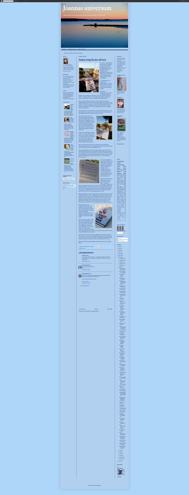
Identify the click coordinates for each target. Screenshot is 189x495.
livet (117, 205)
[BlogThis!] (98, 246)
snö (123, 199)
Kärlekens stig (72, 105)
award (123, 202)
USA (120, 194)
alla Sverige (69, 186)
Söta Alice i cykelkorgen (122, 423)
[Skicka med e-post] (96, 246)
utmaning (121, 184)
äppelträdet (119, 210)
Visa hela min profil (67, 71)
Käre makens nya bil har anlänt (122, 419)
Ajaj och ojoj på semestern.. (122, 289)
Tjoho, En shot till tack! (122, 324)
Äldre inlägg (109, 309)
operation (118, 217)
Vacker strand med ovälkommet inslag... (122, 302)
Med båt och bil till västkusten (122, 390)
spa (124, 206)
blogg (124, 182)
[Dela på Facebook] (100, 246)
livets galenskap (120, 189)
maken (118, 180)
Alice (123, 196)
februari (121, 457)
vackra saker (120, 177)
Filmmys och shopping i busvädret (122, 358)
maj (120, 452)
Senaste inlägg (82, 309)
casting (118, 216)
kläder (118, 199)
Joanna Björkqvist (86, 273)
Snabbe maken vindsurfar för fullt (122, 295)
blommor (119, 178)
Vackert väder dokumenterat (122, 361)
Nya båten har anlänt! (122, 430)
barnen (119, 173)
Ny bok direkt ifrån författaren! (122, 350)
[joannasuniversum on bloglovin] (69, 179)
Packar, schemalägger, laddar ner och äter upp (122, 328)
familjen (121, 181)
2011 (119, 257)
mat (121, 170)
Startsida (64, 49)
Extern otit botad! (72, 145)
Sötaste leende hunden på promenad (122, 437)
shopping (119, 192)
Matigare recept (72, 49)
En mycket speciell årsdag (121, 346)
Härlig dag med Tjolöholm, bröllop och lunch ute (122, 399)
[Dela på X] (99, 246)
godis (124, 180)
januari (120, 458)
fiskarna (122, 204)
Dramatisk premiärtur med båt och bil (122, 415)
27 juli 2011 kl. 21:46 (86, 283)
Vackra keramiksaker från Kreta (122, 433)
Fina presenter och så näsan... (122, 275)
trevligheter (120, 161)
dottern (118, 174)
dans (123, 216)
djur (123, 190)
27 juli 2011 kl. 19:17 (86, 261)
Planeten (70, 185)
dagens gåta (120, 197)
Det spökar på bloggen (122, 406)
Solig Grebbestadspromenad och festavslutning (122, 382)
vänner (118, 182)
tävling (118, 196)
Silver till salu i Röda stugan (122, 411)
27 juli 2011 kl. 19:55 (86, 269)
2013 (119, 253)
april (120, 453)
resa (124, 168)
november (121, 260)
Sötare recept (81, 49)
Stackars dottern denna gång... (122, 292)
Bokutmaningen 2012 (121, 212)
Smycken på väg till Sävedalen (122, 408)
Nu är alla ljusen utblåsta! (122, 331)
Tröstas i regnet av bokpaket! (122, 378)
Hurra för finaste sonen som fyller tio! (122, 337)
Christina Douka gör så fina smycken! (122, 447)
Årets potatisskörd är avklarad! (122, 364)
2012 (119, 255)
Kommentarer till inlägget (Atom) (92, 311)
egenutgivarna (119, 220)
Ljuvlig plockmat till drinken (122, 444)
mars (120, 455)
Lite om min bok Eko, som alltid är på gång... (122, 374)
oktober (121, 262)
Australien (119, 211)
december (121, 258)
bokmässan (121, 215)
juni (120, 450)
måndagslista (119, 191)
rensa (125, 220)
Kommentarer (121, 240)
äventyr (124, 192)
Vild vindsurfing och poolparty (122, 272)
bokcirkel (119, 201)
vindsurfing (119, 186)
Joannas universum (87, 8)
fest (123, 188)
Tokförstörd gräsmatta (72, 160)
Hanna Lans (84, 255)
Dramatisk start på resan (122, 317)
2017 (119, 246)
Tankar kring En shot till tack (122, 286)
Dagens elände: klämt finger (122, 269)
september (121, 263)
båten (118, 207)
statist (119, 202)
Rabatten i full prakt (122, 403)
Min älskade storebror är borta (72, 119)
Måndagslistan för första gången (122, 354)
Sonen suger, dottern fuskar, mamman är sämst (122, 308)
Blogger (99, 485)
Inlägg (120, 238)
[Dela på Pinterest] (102, 246)
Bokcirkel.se (65, 79)
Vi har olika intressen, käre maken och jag (122, 369)
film (117, 200)
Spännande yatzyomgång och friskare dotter (122, 282)
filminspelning (119, 206)
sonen (124, 174)
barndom (122, 205)
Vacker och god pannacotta (122, 441)
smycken (121, 195)
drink (118, 204)
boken (119, 171)
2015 (119, 250)
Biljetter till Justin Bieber (72, 132)
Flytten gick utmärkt (121, 299)
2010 (119, 461)
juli (120, 267)
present (124, 201)
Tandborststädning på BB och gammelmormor (122, 394)
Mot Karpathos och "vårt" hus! (122, 320)
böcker (84, 248)
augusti (121, 265)
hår (121, 207)
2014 (119, 251)
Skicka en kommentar (84, 285)
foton (125, 194)
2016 (119, 248)
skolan (118, 190)
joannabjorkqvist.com (67, 84)
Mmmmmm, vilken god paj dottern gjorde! (122, 342)
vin (117, 185)
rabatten (122, 200)
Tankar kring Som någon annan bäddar (122, 313)
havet (118, 188)
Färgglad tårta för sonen (122, 334)
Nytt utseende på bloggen (122, 279)
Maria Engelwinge (85, 265)
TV (124, 207)
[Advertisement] (96, 297)
